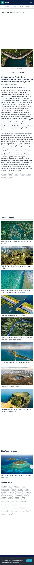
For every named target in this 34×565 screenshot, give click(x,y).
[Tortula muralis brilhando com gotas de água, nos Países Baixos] (31, 57)
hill (12, 501)
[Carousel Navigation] (17, 468)
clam (20, 505)
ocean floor (18, 495)
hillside (24, 501)
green (16, 511)
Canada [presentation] (21, 6)
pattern (15, 508)
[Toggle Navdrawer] (31, 2)
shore (23, 498)
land (14, 505)
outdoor (20, 489)
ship (22, 511)
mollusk (4, 511)
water (11, 177)
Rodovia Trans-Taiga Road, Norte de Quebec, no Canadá (16, 267)
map (16, 174)
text (27, 489)
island (17, 501)
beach (4, 492)
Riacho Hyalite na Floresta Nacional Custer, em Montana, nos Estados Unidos (16, 339)
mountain (5, 501)
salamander (26, 492)
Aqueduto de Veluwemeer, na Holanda (13, 315)
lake (28, 174)
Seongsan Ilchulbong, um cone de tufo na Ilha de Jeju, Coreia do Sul (16, 410)
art (11, 511)
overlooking (5, 505)
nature (17, 486)
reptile (4, 177)
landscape (5, 489)
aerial (10, 174)
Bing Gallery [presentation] (5, 6)
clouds (17, 498)
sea (10, 498)
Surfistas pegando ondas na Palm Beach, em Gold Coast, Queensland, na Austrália (16, 291)
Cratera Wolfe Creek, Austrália (11, 387)
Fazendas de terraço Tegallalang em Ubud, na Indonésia (16, 242)
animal (18, 492)
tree (22, 174)
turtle (4, 174)
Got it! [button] (29, 560)
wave (10, 514)
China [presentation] (28, 6)
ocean (4, 498)
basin (3, 514)
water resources (7, 495)
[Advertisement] (17, 31)
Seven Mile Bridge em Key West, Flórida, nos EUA (15, 363)
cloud (11, 492)
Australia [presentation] (13, 6)
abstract (22, 508)
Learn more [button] (16, 562)
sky (26, 495)
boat (28, 511)
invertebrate (6, 508)
